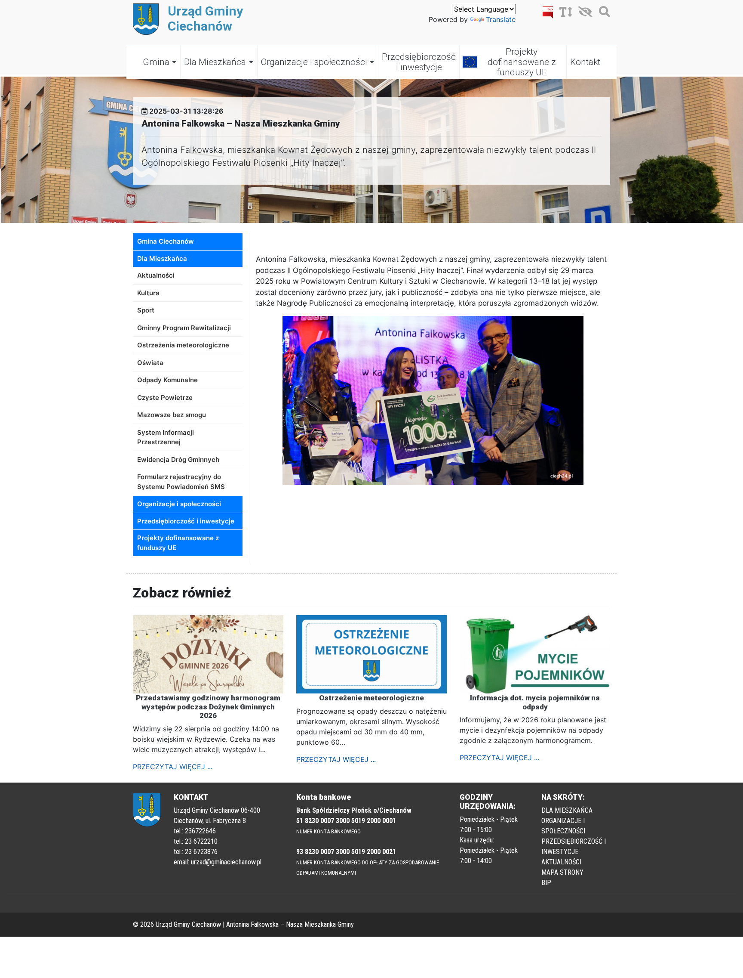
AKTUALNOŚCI (561, 862)
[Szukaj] (602, 13)
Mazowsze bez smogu (171, 415)
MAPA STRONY (562, 872)
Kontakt (585, 62)
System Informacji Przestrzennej (165, 437)
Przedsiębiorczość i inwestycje (419, 62)
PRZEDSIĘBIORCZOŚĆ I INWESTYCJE (573, 846)
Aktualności (156, 275)
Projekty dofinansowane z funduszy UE (522, 61)
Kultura (148, 293)
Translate (501, 19)
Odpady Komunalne (167, 380)
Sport (145, 310)
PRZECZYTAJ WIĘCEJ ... (172, 766)
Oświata (150, 363)
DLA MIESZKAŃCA (567, 810)
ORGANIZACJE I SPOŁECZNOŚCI (563, 826)
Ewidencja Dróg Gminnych (178, 459)
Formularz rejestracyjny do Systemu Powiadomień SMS (181, 482)
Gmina (156, 62)
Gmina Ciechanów (165, 241)
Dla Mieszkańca (215, 62)
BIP (546, 883)
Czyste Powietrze (165, 397)
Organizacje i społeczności (314, 62)
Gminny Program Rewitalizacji (184, 328)
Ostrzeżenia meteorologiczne (183, 345)
